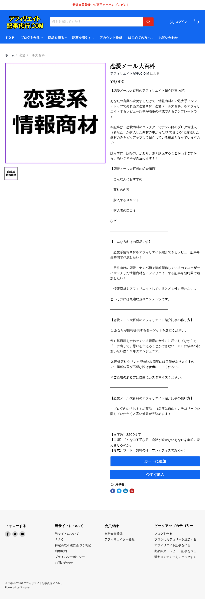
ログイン (181, 21)
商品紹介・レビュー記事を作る (175, 551)
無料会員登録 (114, 533)
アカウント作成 (111, 38)
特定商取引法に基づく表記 (73, 545)
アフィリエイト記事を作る (172, 545)
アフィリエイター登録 (120, 539)
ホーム (10, 55)
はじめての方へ (139, 38)
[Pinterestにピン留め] (132, 491)
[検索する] (148, 21)
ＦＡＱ (59, 539)
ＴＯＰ (10, 38)
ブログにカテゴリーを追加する (175, 539)
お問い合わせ (168, 38)
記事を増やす (82, 38)
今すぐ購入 (155, 474)
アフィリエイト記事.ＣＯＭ (129, 73)
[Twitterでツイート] (119, 491)
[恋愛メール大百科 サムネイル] (11, 173)
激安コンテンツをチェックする (175, 557)
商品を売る (56, 38)
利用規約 (61, 551)
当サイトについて (67, 533)
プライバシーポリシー (70, 557)
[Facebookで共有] (112, 491)
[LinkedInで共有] (125, 491)
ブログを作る (30, 38)
